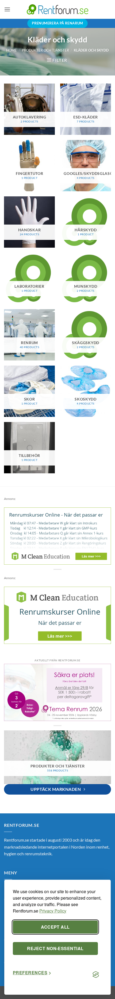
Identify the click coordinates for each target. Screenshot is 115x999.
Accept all (55, 927)
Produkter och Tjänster (45, 50)
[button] (7, 9)
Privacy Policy (52, 911)
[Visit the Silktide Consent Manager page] (95, 974)
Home (11, 50)
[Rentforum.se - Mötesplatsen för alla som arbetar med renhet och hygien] (57, 9)
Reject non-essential (55, 948)
